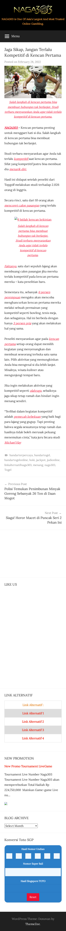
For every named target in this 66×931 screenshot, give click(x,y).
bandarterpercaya (21, 455)
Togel (7, 470)
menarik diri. (18, 169)
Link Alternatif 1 (33, 713)
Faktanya (10, 266)
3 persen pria (22, 323)
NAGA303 (11, 127)
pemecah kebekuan (27, 416)
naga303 (50, 465)
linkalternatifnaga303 (18, 465)
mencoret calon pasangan (21, 205)
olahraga (35, 390)
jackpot (41, 460)
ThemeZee (32, 924)
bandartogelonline (16, 460)
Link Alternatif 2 (33, 721)
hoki (32, 460)
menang (38, 465)
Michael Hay (12, 442)
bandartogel (42, 455)
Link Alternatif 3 (33, 730)
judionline (53, 460)
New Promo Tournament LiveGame (28, 766)
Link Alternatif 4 (33, 738)
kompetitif (21, 159)
